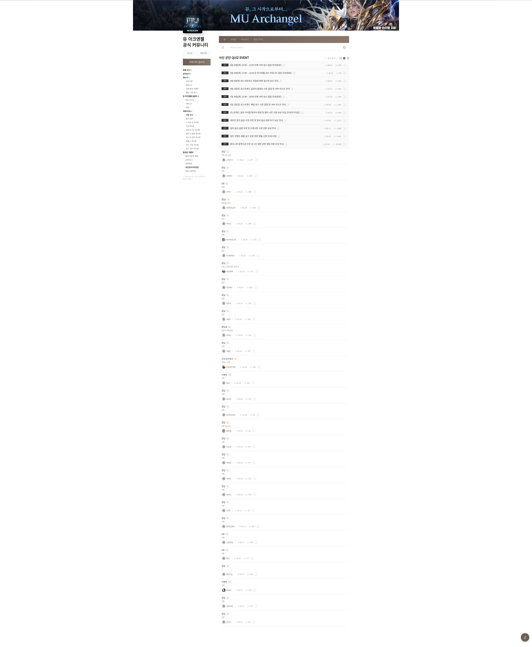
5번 (223, 171)
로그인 (189, 53)
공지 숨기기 (332, 58)
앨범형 (344, 58)
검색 (344, 47)
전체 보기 (186, 70)
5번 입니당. (227, 155)
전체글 (233, 39)
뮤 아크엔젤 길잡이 (190, 96)
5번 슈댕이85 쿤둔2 (230, 266)
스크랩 (344, 65)
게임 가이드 (258, 39)
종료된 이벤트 (188, 152)
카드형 (340, 58)
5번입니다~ (227, 202)
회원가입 (203, 53)
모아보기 (186, 73)
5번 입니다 (226, 425)
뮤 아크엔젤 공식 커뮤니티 (195, 42)
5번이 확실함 (227, 330)
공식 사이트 (336, 4)
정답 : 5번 (226, 362)
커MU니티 (187, 111)
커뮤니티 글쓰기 (196, 62)
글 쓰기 (525, 637)
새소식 (185, 77)
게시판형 (348, 58)
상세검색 (223, 47)
